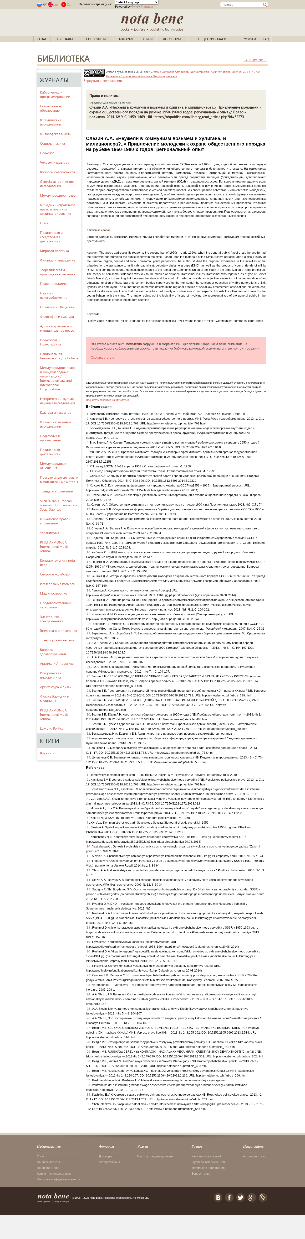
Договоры (172, 39)
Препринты (96, 39)
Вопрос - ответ (202, 1173)
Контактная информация (54, 1173)
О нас (42, 39)
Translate (147, 6)
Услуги (250, 39)
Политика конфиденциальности (58, 1179)
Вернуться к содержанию (103, 80)
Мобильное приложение (208, 1168)
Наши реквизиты (48, 1162)
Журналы (65, 39)
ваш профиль (255, 60)
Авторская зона (109, 1162)
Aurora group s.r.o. (255, 1156)
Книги (147, 39)
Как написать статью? (206, 1156)
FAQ (266, 39)
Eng (56, 4)
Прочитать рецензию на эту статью (107, 399)
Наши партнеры (48, 1168)
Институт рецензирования (155, 1156)
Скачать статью (102, 357)
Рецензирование (213, 39)
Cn (69, 4)
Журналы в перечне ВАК (208, 1162)
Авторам (126, 39)
